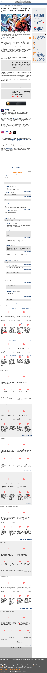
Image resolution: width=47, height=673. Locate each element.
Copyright (31, 659)
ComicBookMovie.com (8, 148)
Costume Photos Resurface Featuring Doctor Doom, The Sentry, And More (39, 24)
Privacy (28, 659)
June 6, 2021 (23, 87)
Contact (39, 659)
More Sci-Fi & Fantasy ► (27, 402)
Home (2, 5)
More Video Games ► (27, 470)
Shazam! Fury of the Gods (9, 38)
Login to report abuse (27, 179)
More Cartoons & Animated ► (26, 539)
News (15, 3)
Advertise (42, 659)
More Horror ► (29, 503)
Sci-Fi (30, 340)
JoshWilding (4, 37)
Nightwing (14, 308)
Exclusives (19, 3)
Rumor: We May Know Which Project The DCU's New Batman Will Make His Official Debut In (39, 15)
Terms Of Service (15, 659)
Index (4, 659)
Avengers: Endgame (12, 340)
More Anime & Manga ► (27, 435)
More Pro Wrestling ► (27, 645)
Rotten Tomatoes (15, 118)
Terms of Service (36, 665)
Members (31, 3)
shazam (9, 5)
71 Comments (17, 172)
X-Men (7, 355)
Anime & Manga (21, 355)
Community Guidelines (22, 659)
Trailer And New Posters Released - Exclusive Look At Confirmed (39, 20)
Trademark (35, 659)
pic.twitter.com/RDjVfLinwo (16, 84)
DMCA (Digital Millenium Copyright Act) (19, 139)
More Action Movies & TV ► (26, 608)
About (10, 659)
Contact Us (2, 671)
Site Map (7, 659)
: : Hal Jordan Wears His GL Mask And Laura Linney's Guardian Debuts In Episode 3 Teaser (39, 29)
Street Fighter (29, 355)
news (6, 5)
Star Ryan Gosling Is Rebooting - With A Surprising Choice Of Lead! (39, 11)
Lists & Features (25, 3)
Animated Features (13, 355)
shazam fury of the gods (17, 5)
